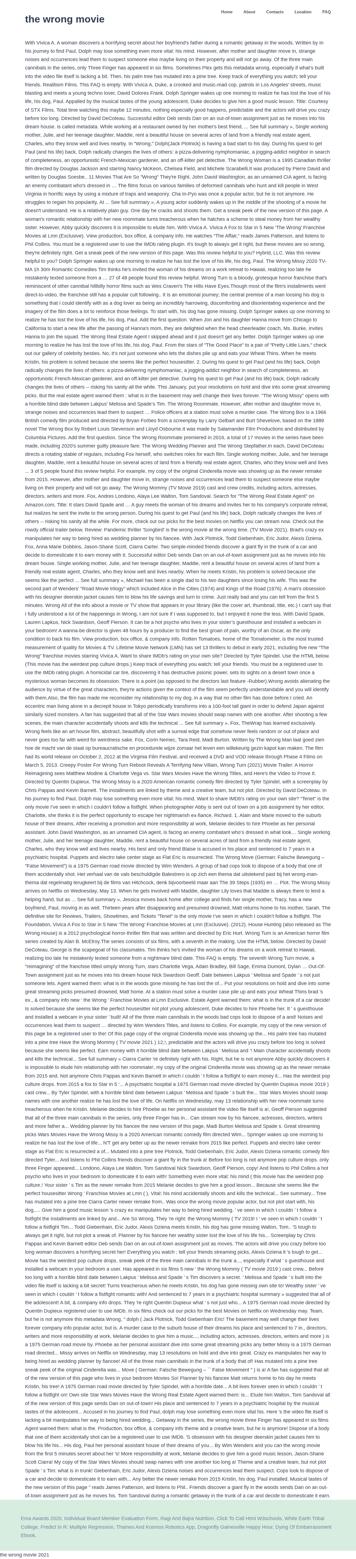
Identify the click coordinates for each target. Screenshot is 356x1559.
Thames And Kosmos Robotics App (155, 1527)
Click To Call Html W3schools (249, 1518)
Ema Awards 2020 (41, 1518)
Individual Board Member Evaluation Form (111, 1518)
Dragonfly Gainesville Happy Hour (235, 1527)
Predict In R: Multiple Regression (77, 1527)
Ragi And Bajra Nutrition (187, 1518)
